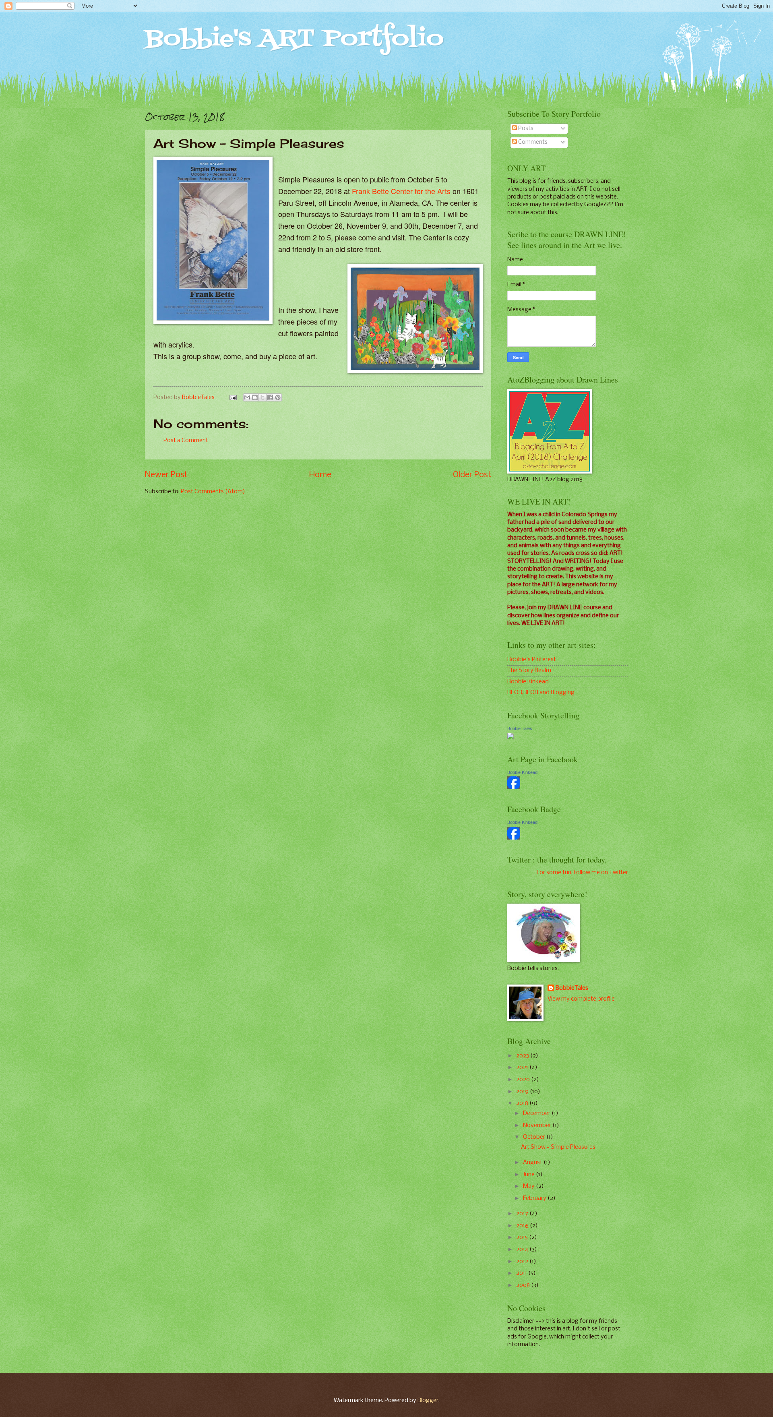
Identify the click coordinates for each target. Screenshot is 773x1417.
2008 (523, 1285)
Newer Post (166, 475)
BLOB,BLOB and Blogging (541, 692)
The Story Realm (529, 670)
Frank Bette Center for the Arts (401, 191)
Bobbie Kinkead (528, 682)
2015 (522, 1237)
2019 (523, 1091)
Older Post (472, 475)
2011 (522, 1273)
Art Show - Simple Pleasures (558, 1147)
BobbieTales (572, 988)
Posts (525, 128)
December (537, 1113)
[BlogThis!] (255, 397)
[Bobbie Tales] (510, 737)
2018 (522, 1103)
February (535, 1198)
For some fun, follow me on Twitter (582, 872)
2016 (523, 1226)
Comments (532, 142)
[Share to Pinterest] (278, 397)
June (529, 1174)
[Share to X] (262, 397)
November (537, 1125)
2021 (522, 1067)
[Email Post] (232, 397)
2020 (523, 1079)
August (533, 1162)
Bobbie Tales (519, 728)
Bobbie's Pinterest (531, 659)
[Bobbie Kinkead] (513, 787)
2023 (523, 1056)
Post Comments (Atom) (213, 491)
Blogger (428, 1400)
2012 (522, 1261)
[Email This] (247, 397)
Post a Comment (185, 440)
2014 (522, 1249)
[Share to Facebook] (270, 397)
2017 (522, 1213)
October (534, 1137)
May (529, 1186)
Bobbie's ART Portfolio (294, 39)
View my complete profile (581, 999)
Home (320, 475)
